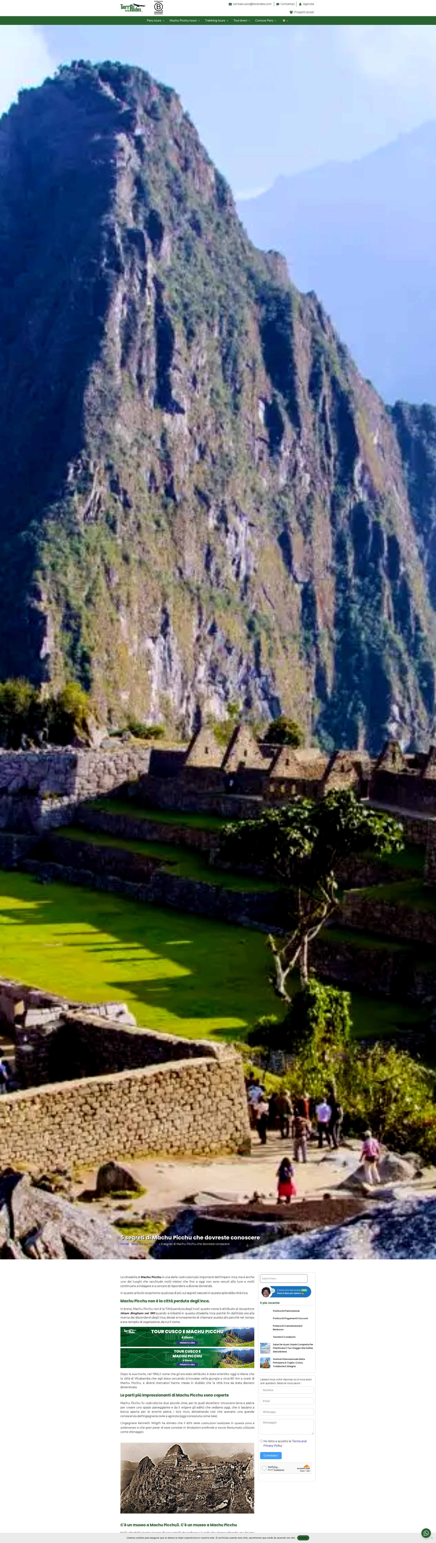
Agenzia (308, 4)
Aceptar (303, 1537)
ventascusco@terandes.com (252, 4)
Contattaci (288, 4)
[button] (156, 21)
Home (124, 1244)
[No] (431, 1538)
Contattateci (271, 1455)
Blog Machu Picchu (144, 1244)
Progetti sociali (304, 12)
